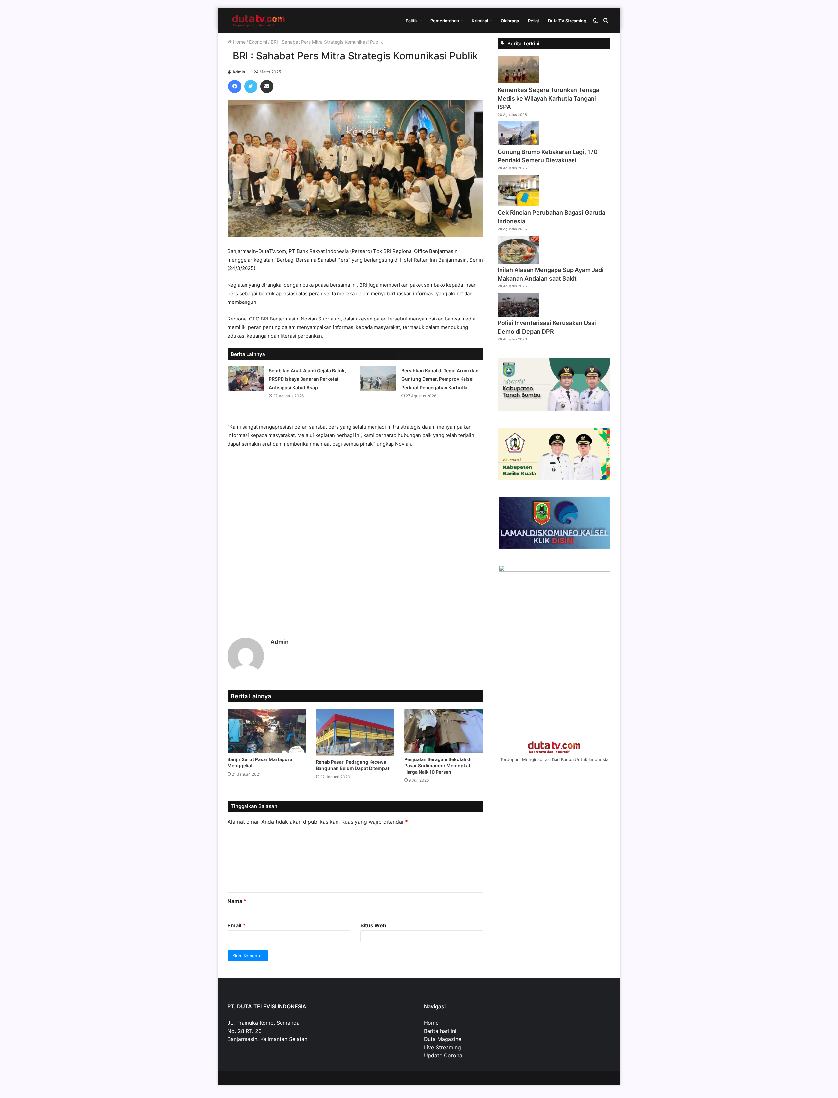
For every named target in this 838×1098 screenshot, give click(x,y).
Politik (412, 20)
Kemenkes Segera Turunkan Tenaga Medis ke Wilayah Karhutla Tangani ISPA (548, 98)
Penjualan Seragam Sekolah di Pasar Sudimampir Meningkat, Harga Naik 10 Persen (438, 766)
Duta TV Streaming (567, 20)
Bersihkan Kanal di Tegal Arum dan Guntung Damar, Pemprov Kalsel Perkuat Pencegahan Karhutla (440, 379)
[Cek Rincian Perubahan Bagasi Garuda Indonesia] (518, 204)
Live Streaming (442, 1047)
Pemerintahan (444, 20)
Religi (533, 20)
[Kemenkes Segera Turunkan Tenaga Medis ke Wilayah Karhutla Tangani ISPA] (518, 81)
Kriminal (480, 20)
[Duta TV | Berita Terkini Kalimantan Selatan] (259, 21)
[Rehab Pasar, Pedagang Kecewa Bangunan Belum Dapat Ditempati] (355, 732)
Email (237, 925)
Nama (237, 901)
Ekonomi (258, 42)
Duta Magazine (442, 1039)
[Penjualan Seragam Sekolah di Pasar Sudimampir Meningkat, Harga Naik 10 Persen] (443, 731)
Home (239, 42)
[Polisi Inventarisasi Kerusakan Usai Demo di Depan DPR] (518, 314)
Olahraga (510, 20)
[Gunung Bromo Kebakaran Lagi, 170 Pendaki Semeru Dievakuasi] (518, 143)
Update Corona (443, 1055)
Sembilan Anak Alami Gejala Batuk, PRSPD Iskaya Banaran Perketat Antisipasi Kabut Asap (307, 379)
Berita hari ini (440, 1031)
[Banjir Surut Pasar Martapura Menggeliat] (267, 731)
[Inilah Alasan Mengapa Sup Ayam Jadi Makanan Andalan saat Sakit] (518, 261)
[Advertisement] (355, 533)
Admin (238, 71)
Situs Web (373, 925)
